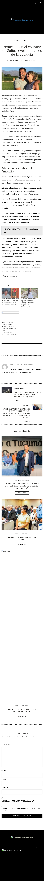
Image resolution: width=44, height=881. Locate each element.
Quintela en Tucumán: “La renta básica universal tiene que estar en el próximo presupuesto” (22, 485)
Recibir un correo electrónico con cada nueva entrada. (21, 809)
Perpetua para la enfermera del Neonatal (22, 538)
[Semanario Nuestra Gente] (22, 20)
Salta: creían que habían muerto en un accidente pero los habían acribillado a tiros (9, 326)
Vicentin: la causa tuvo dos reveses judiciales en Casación (22, 710)
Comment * (6, 745)
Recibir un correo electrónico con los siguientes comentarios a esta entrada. (18, 801)
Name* (4, 771)
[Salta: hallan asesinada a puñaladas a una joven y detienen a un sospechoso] (29, 293)
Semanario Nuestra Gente (21, 365)
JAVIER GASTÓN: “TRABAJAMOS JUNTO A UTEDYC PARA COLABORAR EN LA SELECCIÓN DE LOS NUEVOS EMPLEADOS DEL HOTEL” (16, 413)
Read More (22, 493)
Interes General (22, 40)
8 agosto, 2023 (30, 61)
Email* (4, 779)
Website (5, 787)
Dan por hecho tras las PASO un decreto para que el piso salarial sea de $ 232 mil (28, 394)
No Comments (13, 61)
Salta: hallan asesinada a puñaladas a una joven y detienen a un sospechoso (29, 302)
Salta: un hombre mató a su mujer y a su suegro (10, 300)
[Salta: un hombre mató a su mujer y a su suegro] (10, 293)
